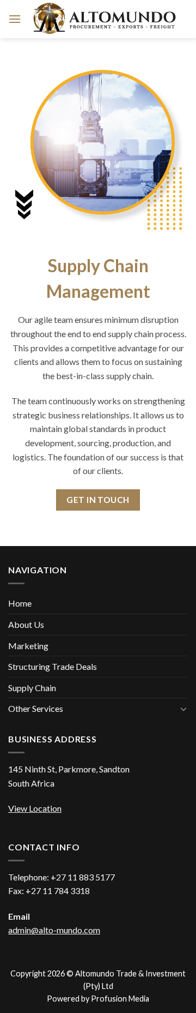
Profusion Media (120, 998)
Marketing (28, 645)
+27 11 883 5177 (83, 877)
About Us (26, 624)
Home (20, 603)
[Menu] (14, 18)
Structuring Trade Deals (52, 666)
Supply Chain (32, 687)
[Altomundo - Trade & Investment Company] (104, 19)
